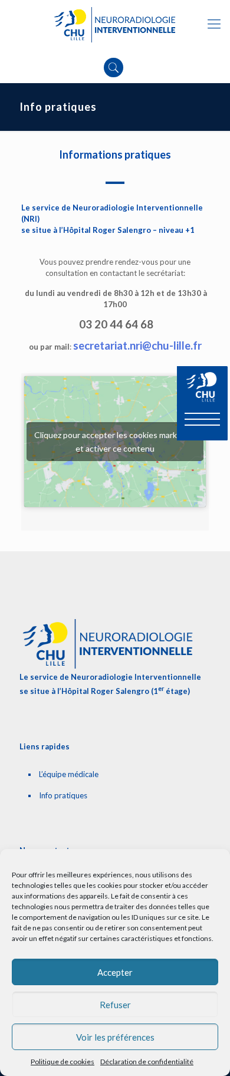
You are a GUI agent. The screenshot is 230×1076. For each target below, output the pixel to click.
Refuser (115, 1004)
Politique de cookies (62, 1061)
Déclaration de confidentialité (146, 1061)
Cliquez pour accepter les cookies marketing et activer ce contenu (115, 441)
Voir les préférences (115, 1037)
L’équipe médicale (68, 774)
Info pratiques (63, 795)
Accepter (115, 972)
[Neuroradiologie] (115, 23)
